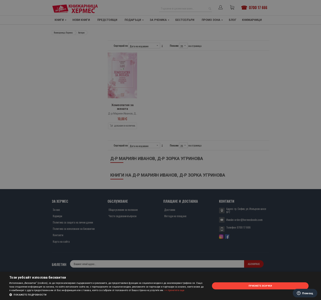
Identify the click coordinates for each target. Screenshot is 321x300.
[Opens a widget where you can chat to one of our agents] (305, 293)
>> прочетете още (174, 290)
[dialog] (160, 286)
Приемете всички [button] (260, 286)
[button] (107, 294)
